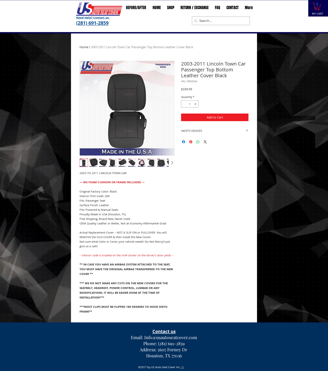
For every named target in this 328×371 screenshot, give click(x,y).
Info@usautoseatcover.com (170, 337)
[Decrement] (184, 104)
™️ (182, 367)
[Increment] (195, 104)
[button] (317, 6)
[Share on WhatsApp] (198, 142)
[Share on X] (205, 142)
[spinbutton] (189, 104)
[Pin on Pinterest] (190, 142)
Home (84, 47)
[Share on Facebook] (183, 142)
